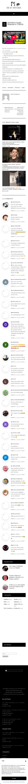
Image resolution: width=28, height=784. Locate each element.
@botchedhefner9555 (17, 399)
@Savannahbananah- (17, 290)
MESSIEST (17, 87)
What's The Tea (18, 604)
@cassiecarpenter (17, 262)
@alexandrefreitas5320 (18, 279)
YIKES (23, 87)
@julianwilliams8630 (17, 502)
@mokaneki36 (15, 312)
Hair (5, 602)
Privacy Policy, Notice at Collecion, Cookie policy (14, 782)
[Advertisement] (14, 627)
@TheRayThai (15, 421)
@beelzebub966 (15, 226)
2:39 (12, 525)
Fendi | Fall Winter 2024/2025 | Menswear (9, 110)
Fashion (6, 599)
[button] (25, 761)
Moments (10, 87)
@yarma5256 (14, 342)
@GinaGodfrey (15, 513)
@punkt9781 (14, 455)
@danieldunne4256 (16, 478)
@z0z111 (13, 379)
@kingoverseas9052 (17, 355)
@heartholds (15, 240)
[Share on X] (1, 388)
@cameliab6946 (15, 466)
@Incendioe (14, 523)
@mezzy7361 (14, 545)
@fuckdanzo (15, 443)
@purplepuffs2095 (17, 410)
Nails (5, 604)
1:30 (12, 516)
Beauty (16, 599)
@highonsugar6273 (17, 251)
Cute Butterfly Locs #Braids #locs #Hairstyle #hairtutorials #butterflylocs (18, 111)
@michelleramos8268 (17, 489)
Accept (14, 778)
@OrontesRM (15, 322)
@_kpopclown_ (16, 432)
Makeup (16, 602)
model (4, 87)
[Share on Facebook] (1, 391)
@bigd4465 (14, 215)
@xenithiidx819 (15, 202)
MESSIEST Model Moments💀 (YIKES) (15, 23)
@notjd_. (14, 366)
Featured (16, 608)
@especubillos (16, 301)
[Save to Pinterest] (1, 395)
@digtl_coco (15, 534)
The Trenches (8, 608)
